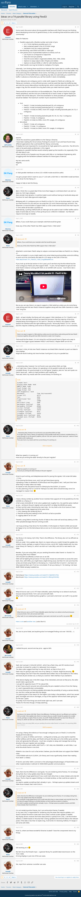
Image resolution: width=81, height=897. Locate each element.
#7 (78, 314)
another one (31, 621)
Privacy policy (63, 891)
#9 (78, 363)
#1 (78, 27)
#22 (78, 789)
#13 (78, 534)
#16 (78, 605)
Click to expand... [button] (47, 446)
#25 (78, 861)
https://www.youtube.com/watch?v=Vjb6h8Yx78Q (41, 575)
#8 (78, 346)
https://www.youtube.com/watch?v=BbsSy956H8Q (41, 577)
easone (4, 19)
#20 (78, 707)
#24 (78, 844)
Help (70, 891)
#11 (78, 462)
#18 (78, 645)
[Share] (75, 27)
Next (13, 23)
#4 (78, 187)
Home (4, 7)
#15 (78, 588)
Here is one (20, 621)
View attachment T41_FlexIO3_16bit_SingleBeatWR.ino (34, 259)
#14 (78, 571)
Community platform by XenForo (40, 895)
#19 (78, 662)
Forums (12, 7)
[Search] (78, 6)
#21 (78, 768)
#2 (78, 134)
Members (33, 7)
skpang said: (20, 239)
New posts (4, 10)
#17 (78, 628)
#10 (78, 426)
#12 (78, 495)
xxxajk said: (20, 429)
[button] (27, 6)
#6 (78, 235)
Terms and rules (53, 891)
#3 (78, 169)
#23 (78, 827)
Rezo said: (20, 331)
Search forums (13, 10)
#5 (78, 218)
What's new (22, 7)
